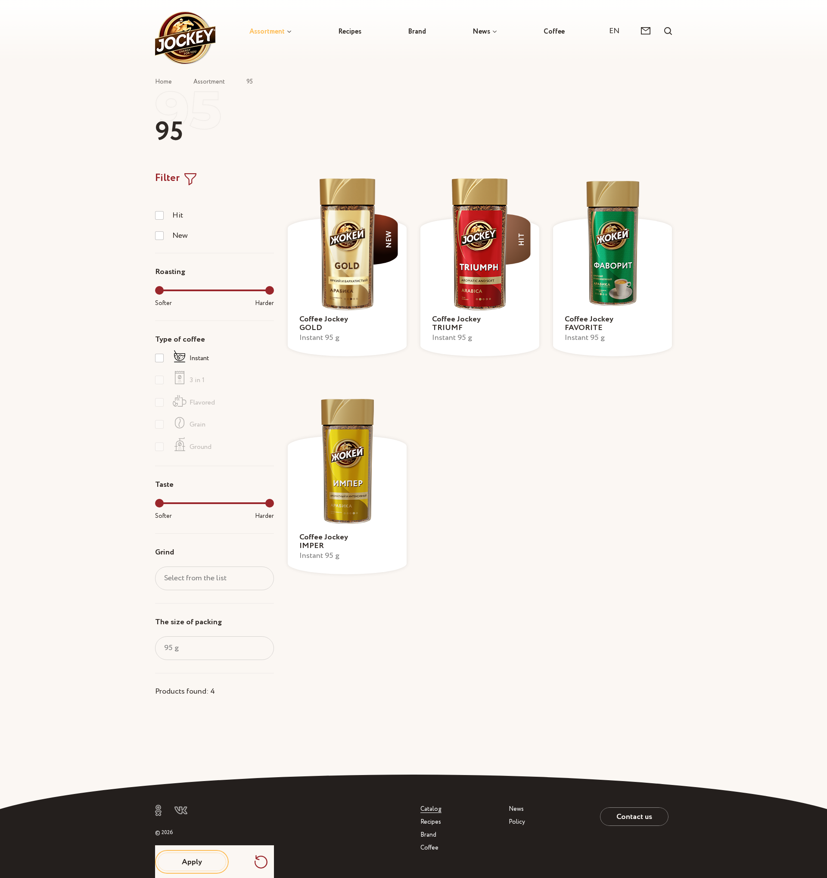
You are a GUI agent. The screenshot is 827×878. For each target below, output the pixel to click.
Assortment (267, 31)
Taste (164, 484)
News (481, 31)
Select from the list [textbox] (195, 577)
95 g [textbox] (171, 647)
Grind (164, 552)
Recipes (349, 31)
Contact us (634, 816)
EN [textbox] (614, 30)
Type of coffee (180, 339)
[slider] (159, 290)
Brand (417, 31)
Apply (192, 861)
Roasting (170, 271)
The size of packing (188, 621)
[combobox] (618, 31)
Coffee (554, 31)
